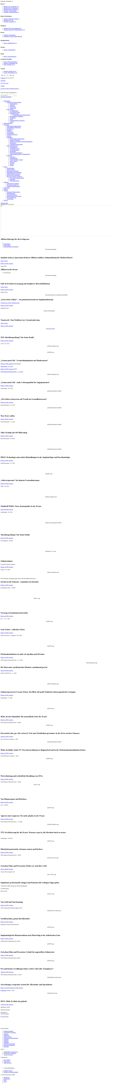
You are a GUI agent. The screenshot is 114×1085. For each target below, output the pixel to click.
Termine (3, 86)
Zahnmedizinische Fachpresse (17, 120)
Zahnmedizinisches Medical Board (21, 115)
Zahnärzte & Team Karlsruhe (14, 102)
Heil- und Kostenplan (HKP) (17, 178)
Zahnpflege (9, 137)
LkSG (5, 1081)
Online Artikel (4, 261)
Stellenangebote (7, 1062)
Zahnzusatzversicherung (13, 171)
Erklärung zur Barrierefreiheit (11, 1072)
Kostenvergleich (11, 169)
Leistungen (6, 124)
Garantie (9, 136)
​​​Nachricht (3, 80)
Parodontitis (13, 151)
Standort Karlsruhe (8, 1054)
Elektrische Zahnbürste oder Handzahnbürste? (21, 141)
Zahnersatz (9, 155)
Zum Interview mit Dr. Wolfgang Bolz (10, 303)
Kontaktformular (11, 193)
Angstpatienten (10, 133)
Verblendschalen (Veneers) (16, 159)
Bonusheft (12, 179)
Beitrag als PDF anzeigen (7, 263)
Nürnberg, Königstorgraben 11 (11, 12)
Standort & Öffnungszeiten (13, 186)
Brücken (12, 164)
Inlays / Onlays (13, 161)
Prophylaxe (13, 106)
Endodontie (3, 990)
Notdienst (3, 78)
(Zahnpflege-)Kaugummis (16, 144)
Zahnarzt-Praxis (7, 1036)
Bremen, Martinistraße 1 (10, 49)
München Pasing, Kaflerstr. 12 (11, 9)
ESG (5, 1080)
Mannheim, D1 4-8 (8, 20)
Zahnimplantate (14, 158)
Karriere (6, 189)
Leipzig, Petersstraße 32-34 (10, 72)
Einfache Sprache (8, 1070)
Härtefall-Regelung (14, 180)
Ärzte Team (6, 1061)
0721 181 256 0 (4, 1016)
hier (8, 888)
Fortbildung (13, 117)
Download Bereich (11, 197)
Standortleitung (13, 103)
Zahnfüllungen (13, 147)
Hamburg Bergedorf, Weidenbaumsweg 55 (14, 29)
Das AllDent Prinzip (15, 112)
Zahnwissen (7, 187)
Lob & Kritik (10, 199)
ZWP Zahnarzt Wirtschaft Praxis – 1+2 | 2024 (12, 371)
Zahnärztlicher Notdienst (13, 183)
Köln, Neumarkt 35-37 (9, 64)
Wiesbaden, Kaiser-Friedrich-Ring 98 (13, 36)
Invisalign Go (10, 129)
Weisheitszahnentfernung (16, 152)
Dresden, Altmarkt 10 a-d (10, 71)
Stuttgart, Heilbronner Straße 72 (11, 19)
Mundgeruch (13, 143)
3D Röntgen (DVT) (15, 148)
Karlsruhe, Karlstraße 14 (10, 21)
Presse (11, 119)
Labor (16, 908)
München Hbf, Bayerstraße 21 (11, 8)
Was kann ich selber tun (12, 185)
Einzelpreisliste (10, 168)
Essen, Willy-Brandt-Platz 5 (10, 61)
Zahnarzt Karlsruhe (8, 1031)
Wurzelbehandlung (14, 150)
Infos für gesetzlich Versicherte (14, 176)
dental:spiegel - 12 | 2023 (7, 366)
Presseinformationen (12, 194)
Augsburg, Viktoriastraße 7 (10, 10)
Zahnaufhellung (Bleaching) (14, 127)
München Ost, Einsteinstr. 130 (11, 6)
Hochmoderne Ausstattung (16, 116)
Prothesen (12, 162)
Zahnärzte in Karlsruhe (9, 1043)
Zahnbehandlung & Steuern (13, 173)
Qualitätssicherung (14, 113)
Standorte (6, 1034)
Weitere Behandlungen (12, 145)
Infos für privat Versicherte (13, 175)
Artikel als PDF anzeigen (7, 1004)
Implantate (6, 1042)
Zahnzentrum (7, 101)
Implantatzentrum (8, 123)
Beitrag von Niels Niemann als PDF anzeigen (12, 988)
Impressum (6, 1077)
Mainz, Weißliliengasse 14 (10, 43)
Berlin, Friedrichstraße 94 (10, 56)
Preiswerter (7, 1045)
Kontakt (6, 190)
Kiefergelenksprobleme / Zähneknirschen (20, 154)
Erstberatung (10, 131)
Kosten (5, 166)
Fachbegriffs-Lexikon (12, 134)
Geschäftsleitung (14, 110)
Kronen (12, 165)
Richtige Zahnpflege (15, 140)
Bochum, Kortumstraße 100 (10, 63)
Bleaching (6, 1046)
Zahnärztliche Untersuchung (11, 1052)
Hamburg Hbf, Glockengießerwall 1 (12, 28)
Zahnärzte (12, 105)
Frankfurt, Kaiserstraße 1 (10, 35)
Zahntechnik (13, 108)
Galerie (11, 122)
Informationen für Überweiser (14, 196)
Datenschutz (7, 1078)
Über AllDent (10, 109)
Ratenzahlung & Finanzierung (14, 172)
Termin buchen (4, 203)
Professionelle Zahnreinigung (14, 126)
